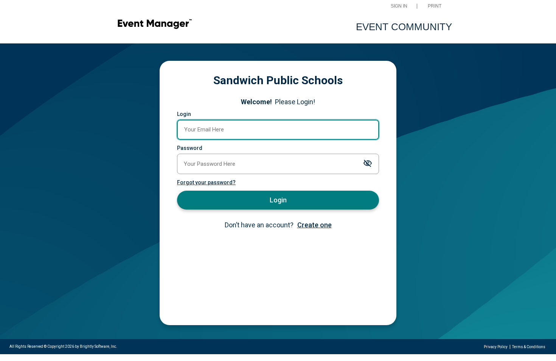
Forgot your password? (206, 182)
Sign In (399, 6)
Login (184, 114)
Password (189, 148)
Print (434, 6)
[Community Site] (154, 25)
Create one (314, 225)
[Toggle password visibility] (367, 163)
